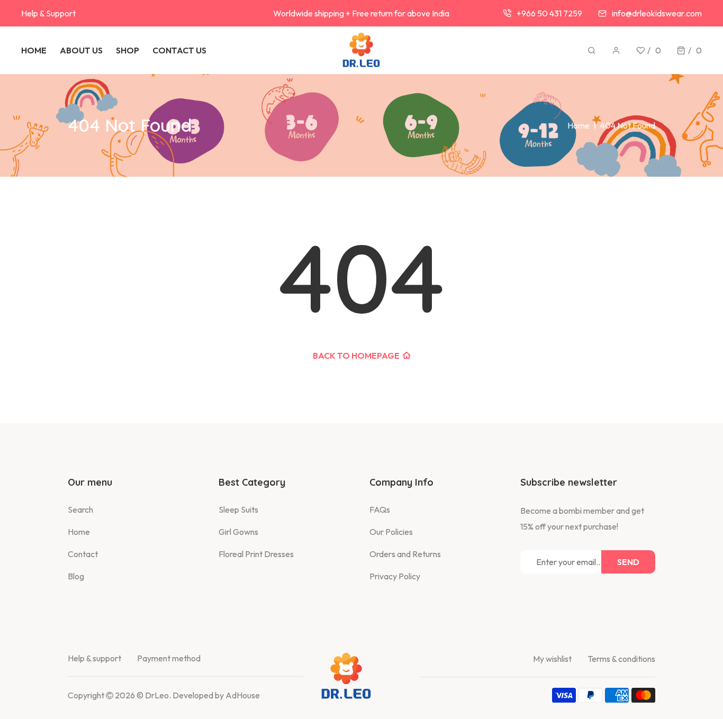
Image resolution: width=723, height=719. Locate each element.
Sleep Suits (238, 509)
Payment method (169, 658)
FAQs (379, 509)
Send (628, 562)
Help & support (94, 658)
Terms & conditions (621, 658)
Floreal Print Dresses (256, 554)
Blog (76, 576)
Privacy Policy (394, 576)
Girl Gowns (238, 531)
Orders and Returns (405, 554)
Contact (83, 554)
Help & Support (48, 13)
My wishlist (552, 658)
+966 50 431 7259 (549, 13)
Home (578, 125)
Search (80, 509)
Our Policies (391, 531)
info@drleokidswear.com (657, 13)
